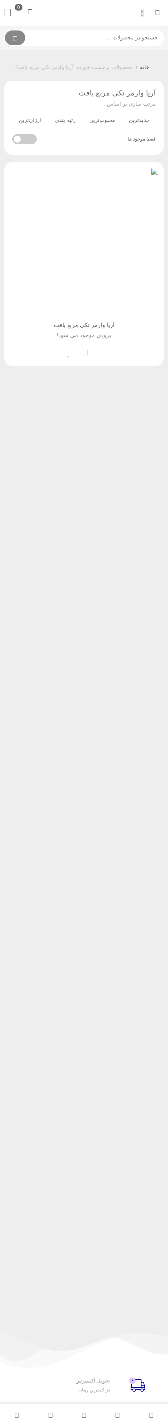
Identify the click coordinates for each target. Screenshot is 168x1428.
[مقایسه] (85, 351)
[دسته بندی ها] (84, 1416)
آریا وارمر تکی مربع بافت (84, 325)
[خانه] (151, 1416)
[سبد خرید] (50, 1416)
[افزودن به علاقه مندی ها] (69, 351)
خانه (144, 67)
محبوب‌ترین (102, 120)
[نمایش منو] (157, 13)
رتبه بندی (65, 120)
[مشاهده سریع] (101, 351)
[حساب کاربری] (16, 1416)
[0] (10, 13)
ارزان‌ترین (30, 120)
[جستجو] (15, 37)
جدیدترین (139, 120)
